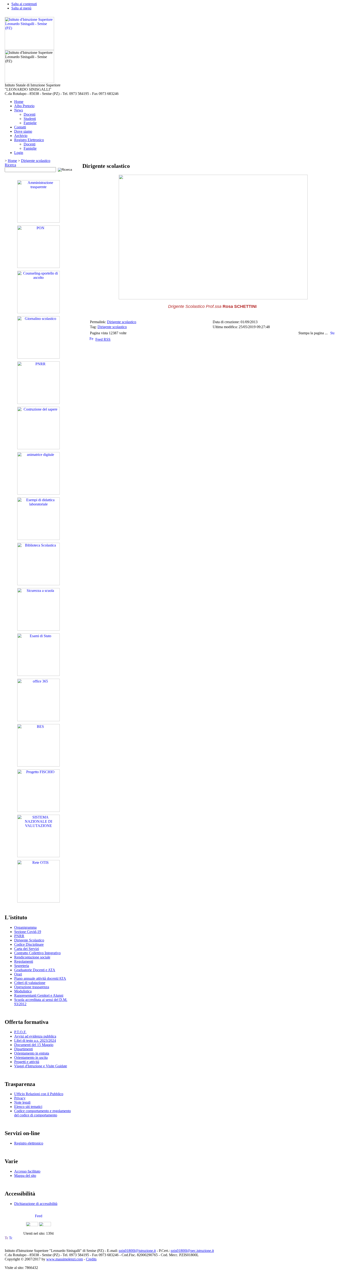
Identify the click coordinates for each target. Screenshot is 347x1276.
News (18, 110)
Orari (18, 974)
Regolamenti (23, 961)
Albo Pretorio (24, 106)
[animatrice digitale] (38, 493)
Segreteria (21, 966)
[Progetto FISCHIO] (38, 811)
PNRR (19, 936)
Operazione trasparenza (31, 987)
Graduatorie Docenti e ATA (34, 970)
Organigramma (25, 927)
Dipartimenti (23, 1049)
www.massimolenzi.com (64, 1259)
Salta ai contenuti (24, 4)
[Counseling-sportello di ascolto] (38, 312)
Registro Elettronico (29, 140)
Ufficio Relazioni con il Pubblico (38, 1094)
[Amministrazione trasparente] (38, 221)
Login (18, 153)
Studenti (30, 119)
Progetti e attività (26, 1062)
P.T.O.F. (20, 1032)
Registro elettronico (28, 1143)
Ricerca (10, 165)
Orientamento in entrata (31, 1053)
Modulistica (23, 991)
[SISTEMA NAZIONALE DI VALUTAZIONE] (38, 856)
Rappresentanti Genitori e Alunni (38, 995)
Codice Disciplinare (29, 944)
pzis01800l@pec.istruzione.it (192, 1251)
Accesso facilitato (27, 1171)
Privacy (19, 1098)
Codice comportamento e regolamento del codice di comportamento (42, 1113)
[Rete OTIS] (38, 901)
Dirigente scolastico (35, 161)
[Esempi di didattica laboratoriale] (38, 539)
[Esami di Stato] (38, 675)
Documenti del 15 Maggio (33, 1045)
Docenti (29, 114)
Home (18, 102)
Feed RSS (102, 339)
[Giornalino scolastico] (38, 357)
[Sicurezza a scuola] (38, 629)
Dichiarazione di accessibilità (35, 1204)
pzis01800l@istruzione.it (137, 1251)
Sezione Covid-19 (27, 932)
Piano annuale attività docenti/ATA (40, 978)
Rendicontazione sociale (32, 957)
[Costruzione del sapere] (38, 448)
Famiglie (30, 123)
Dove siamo (23, 131)
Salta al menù (21, 8)
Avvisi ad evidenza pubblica (35, 1036)
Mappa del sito (25, 1176)
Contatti (20, 127)
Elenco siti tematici (28, 1107)
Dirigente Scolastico (29, 940)
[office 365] (38, 720)
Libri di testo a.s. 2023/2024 (35, 1041)
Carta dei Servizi (26, 949)
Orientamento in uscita (31, 1058)
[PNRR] (38, 403)
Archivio (20, 136)
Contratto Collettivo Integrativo (37, 953)
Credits (91, 1259)
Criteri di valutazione (29, 983)
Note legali (22, 1102)
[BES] (38, 765)
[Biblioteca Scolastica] (38, 584)
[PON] (38, 267)
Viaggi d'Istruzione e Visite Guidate (40, 1066)
